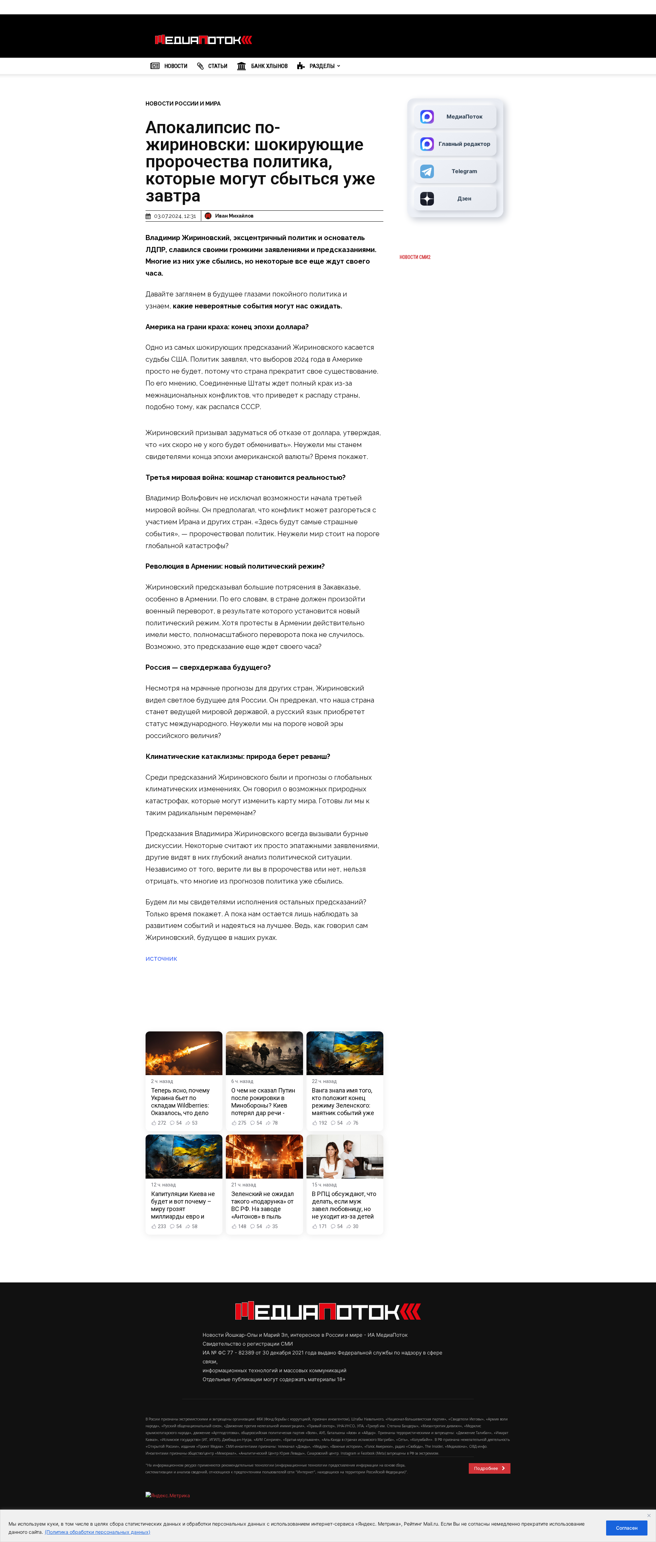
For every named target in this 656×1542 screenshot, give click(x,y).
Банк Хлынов (269, 65)
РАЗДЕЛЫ (321, 65)
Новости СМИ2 (415, 257)
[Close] (649, 1515)
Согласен (627, 1528)
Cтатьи (217, 65)
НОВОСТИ (175, 65)
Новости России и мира (183, 103)
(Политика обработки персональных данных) (97, 1532)
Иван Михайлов (234, 216)
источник (161, 958)
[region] (328, 1526)
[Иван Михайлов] (209, 215)
